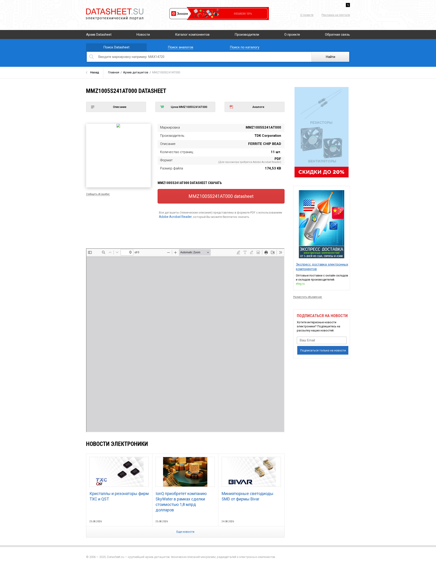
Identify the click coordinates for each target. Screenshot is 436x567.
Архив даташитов (135, 72)
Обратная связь (337, 34)
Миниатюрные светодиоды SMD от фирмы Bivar (247, 496)
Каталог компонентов (192, 34)
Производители (247, 34)
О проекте (306, 15)
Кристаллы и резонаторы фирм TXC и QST (119, 496)
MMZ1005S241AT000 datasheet (221, 196)
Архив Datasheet (98, 34)
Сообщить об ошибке (98, 194)
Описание (119, 107)
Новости (143, 34)
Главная (113, 72)
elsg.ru (300, 283)
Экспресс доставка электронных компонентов (322, 266)
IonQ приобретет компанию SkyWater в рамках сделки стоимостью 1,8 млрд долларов (181, 501)
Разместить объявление (307, 297)
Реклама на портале (336, 15)
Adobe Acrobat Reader (175, 217)
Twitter (348, 5)
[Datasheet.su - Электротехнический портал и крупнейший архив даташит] (114, 9)
